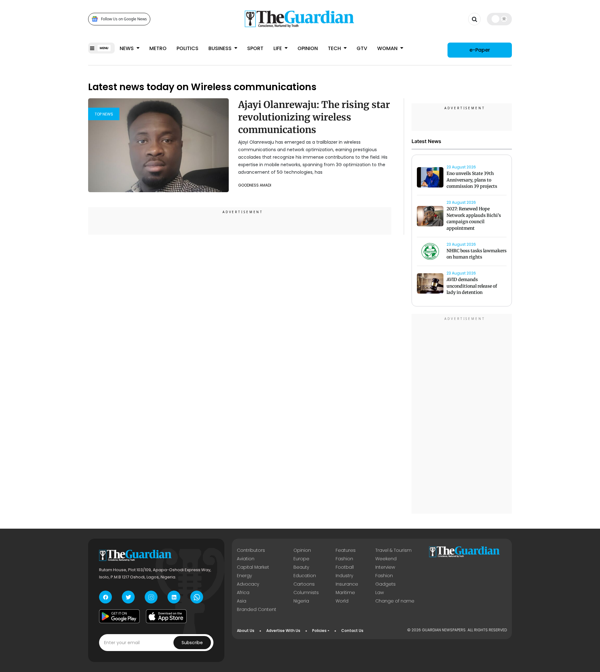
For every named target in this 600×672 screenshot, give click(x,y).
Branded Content (256, 609)
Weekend (386, 559)
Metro (158, 48)
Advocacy (248, 584)
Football (345, 567)
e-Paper (479, 50)
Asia (241, 601)
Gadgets (385, 584)
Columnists (306, 592)
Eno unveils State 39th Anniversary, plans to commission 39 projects (472, 180)
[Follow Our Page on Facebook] (105, 597)
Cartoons (304, 584)
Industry (344, 575)
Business (220, 48)
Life (278, 48)
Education (304, 575)
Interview (385, 567)
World (342, 601)
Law (379, 592)
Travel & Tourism (393, 550)
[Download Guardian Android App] (119, 616)
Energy (244, 575)
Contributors (251, 550)
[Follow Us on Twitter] (128, 597)
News (127, 48)
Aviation (245, 559)
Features (346, 550)
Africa (243, 592)
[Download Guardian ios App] (166, 616)
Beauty (301, 567)
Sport (255, 48)
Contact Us (352, 630)
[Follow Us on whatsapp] (196, 597)
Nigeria (301, 601)
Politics (187, 48)
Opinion (308, 48)
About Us (245, 630)
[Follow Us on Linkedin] (174, 597)
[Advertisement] (462, 415)
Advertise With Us (283, 630)
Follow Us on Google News (124, 19)
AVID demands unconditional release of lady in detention (472, 286)
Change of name (394, 601)
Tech (335, 48)
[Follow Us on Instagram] (151, 597)
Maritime (345, 592)
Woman (388, 48)
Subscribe (192, 642)
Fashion (344, 559)
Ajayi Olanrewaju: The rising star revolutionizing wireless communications (314, 117)
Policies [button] (319, 630)
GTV (362, 48)
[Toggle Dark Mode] (499, 18)
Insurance (347, 584)
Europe (301, 559)
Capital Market (253, 567)
